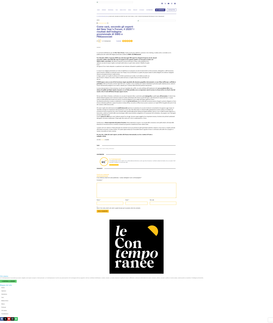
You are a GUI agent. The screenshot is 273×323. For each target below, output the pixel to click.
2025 (98, 148)
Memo (3, 304)
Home (3, 287)
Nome (99, 200)
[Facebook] (162, 3)
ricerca (102, 139)
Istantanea (4, 294)
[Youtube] (168, 3)
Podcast (3, 307)
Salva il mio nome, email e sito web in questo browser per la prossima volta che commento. (119, 208)
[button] (160, 10)
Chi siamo (4, 310)
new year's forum (104, 148)
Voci (2, 297)
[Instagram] (171, 3)
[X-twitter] (165, 3)
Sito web (152, 200)
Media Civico (4, 300)
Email (127, 200)
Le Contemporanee (106, 41)
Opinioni (3, 291)
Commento (100, 180)
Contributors (4, 313)
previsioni (111, 148)
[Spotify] (174, 3)
